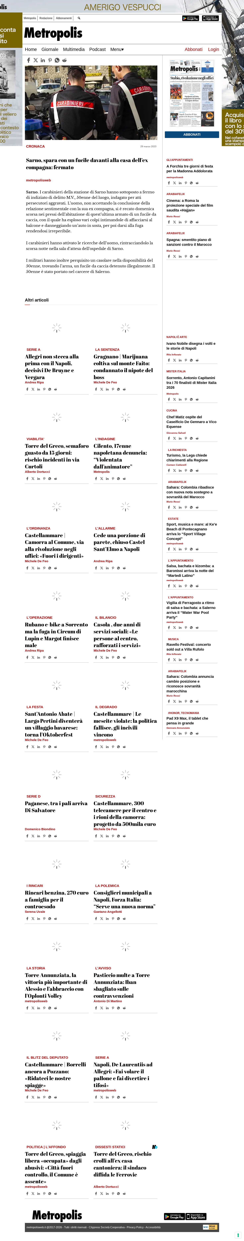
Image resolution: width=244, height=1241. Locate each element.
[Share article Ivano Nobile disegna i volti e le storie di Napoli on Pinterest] (186, 360)
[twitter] (35, 60)
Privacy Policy (135, 1227)
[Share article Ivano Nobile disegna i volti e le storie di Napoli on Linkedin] (181, 360)
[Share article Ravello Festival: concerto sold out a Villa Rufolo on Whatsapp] (192, 659)
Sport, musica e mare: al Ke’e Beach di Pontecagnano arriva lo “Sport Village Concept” (191, 531)
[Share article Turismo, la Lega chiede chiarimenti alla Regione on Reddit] (198, 470)
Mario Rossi (173, 216)
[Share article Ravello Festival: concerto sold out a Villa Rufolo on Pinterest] (186, 659)
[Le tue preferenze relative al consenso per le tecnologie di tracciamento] (238, 1235)
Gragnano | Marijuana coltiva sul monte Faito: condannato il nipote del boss (123, 367)
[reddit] (64, 60)
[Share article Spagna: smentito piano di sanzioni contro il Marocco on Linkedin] (181, 256)
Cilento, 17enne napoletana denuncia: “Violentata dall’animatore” (120, 456)
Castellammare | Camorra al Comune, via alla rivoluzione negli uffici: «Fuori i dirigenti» (54, 545)
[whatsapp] (57, 60)
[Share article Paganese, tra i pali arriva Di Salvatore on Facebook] (28, 836)
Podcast (97, 49)
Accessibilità (153, 1227)
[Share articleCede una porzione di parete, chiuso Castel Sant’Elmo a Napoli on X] (102, 568)
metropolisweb (105, 740)
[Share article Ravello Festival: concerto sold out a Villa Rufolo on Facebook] (169, 659)
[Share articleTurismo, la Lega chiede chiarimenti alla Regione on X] (175, 470)
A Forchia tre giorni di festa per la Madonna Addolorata (189, 168)
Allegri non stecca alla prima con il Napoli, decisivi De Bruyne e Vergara (52, 367)
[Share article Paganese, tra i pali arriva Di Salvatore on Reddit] (56, 836)
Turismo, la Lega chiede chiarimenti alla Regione (187, 457)
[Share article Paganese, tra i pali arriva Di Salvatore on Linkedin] (39, 836)
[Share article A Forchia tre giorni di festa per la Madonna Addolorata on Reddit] (198, 183)
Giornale (49, 49)
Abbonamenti (64, 18)
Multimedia (74, 49)
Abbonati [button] (192, 134)
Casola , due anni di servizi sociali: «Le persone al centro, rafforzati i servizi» (117, 635)
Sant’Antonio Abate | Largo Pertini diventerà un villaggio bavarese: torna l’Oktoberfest (54, 724)
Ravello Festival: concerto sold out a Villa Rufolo (188, 646)
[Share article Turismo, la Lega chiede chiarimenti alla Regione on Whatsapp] (192, 470)
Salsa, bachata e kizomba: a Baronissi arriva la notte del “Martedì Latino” (190, 571)
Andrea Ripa (34, 382)
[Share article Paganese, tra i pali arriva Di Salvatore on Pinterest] (45, 836)
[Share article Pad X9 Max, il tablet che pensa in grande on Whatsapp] (192, 733)
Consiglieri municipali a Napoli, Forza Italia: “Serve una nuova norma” (125, 899)
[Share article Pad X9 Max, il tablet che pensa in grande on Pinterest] (186, 733)
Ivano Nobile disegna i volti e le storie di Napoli (190, 345)
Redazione (46, 18)
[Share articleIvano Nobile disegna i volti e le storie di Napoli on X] (175, 360)
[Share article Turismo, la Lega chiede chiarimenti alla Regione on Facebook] (169, 470)
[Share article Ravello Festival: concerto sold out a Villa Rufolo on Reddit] (198, 659)
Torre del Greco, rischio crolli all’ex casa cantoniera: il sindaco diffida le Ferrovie (122, 1164)
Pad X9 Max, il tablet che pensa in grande (187, 720)
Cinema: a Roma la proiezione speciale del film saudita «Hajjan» (189, 205)
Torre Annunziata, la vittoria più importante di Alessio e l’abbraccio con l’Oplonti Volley (56, 985)
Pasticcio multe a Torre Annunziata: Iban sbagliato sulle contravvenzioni (122, 985)
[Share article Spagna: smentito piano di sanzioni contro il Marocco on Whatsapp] (192, 256)
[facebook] (28, 60)
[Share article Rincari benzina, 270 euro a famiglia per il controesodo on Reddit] (56, 918)
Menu (116, 49)
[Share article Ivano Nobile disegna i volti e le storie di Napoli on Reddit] (198, 360)
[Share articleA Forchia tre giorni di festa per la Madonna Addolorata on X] (175, 183)
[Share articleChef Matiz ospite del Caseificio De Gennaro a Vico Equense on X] (175, 438)
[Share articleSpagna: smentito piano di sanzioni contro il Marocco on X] (175, 256)
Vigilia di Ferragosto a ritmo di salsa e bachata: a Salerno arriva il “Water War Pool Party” (190, 610)
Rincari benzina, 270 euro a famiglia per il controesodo (56, 899)
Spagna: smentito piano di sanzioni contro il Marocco (189, 242)
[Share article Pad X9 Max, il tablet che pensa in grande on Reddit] (198, 733)
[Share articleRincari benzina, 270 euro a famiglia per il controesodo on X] (33, 918)
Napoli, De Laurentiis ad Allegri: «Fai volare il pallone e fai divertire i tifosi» (123, 1075)
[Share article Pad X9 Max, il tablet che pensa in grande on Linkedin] (181, 733)
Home (31, 49)
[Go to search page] (79, 18)
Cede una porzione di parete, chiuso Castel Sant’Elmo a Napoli (119, 542)
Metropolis (30, 18)
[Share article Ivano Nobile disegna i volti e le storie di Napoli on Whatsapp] (192, 360)
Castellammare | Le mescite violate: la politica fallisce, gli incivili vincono (125, 724)
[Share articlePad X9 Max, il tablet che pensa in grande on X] (175, 733)
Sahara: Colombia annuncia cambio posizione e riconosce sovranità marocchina (190, 683)
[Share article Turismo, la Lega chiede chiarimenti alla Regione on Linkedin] (181, 470)
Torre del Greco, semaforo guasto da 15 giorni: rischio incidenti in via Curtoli (57, 456)
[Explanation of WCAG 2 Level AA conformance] (210, 1228)
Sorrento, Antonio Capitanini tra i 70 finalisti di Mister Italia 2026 (191, 383)
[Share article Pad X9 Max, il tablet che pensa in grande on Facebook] (169, 733)
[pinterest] (50, 60)
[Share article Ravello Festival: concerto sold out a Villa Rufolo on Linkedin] (181, 659)
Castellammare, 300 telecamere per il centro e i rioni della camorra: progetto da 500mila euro (125, 813)
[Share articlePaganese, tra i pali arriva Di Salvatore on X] (33, 836)
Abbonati (194, 49)
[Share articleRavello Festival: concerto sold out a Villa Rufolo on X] (175, 659)
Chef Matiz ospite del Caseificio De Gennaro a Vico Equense (191, 422)
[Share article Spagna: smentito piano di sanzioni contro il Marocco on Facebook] (169, 256)
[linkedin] (43, 60)
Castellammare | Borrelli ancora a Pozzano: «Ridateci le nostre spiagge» (55, 1075)
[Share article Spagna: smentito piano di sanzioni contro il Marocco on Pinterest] (186, 256)
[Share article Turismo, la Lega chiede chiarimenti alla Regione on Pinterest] (186, 470)
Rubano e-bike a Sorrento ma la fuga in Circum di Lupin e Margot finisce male (56, 635)
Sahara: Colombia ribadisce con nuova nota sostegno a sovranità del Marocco (190, 492)
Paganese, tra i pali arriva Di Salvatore (56, 807)
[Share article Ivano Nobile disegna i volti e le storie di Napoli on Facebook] (169, 360)
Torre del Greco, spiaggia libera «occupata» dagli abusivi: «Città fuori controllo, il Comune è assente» (55, 1167)
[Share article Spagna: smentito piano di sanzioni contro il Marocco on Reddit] (198, 256)
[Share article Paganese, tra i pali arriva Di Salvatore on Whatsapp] (50, 836)
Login (213, 49)
